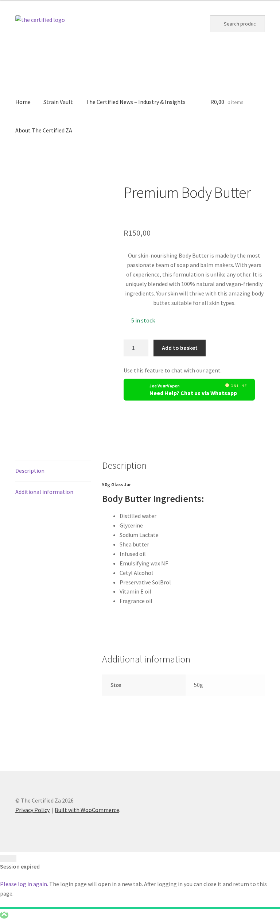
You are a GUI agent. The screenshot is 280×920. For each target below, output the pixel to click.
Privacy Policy (32, 809)
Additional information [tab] (44, 491)
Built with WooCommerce (87, 809)
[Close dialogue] (8, 858)
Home (23, 101)
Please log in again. (24, 884)
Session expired (20, 866)
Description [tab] (29, 470)
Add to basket (180, 347)
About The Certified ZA (43, 130)
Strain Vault (58, 101)
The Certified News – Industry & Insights (136, 101)
